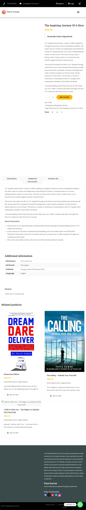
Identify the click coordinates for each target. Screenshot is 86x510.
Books (65, 105)
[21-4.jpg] (21, 54)
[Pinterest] (61, 112)
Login (72, 4)
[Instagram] (59, 495)
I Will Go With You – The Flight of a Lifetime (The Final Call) (21, 410)
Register (60, 4)
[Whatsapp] (80, 504)
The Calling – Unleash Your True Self (61, 375)
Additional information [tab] (32, 180)
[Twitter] (57, 112)
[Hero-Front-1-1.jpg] (7, 91)
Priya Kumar (53, 108)
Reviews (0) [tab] (53, 179)
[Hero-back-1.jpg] (17, 104)
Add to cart (64, 97)
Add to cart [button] (14, 395)
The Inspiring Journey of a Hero (71, 108)
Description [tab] (12, 179)
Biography (58, 105)
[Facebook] (52, 112)
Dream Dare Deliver (11, 374)
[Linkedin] (56, 495)
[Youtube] (52, 495)
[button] (78, 12)
